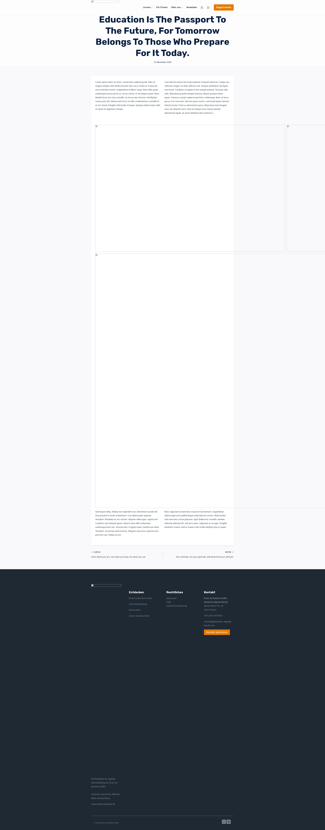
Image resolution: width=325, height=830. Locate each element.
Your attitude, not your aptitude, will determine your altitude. (205, 554)
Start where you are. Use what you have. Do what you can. (118, 554)
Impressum (171, 598)
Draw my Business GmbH (140, 598)
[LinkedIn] (229, 822)
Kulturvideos (135, 610)
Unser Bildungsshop (138, 604)
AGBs (168, 602)
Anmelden (191, 7)
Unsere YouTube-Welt (139, 616)
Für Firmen (162, 7)
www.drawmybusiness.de (103, 804)
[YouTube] (224, 822)
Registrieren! (223, 7)
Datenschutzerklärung (176, 606)
